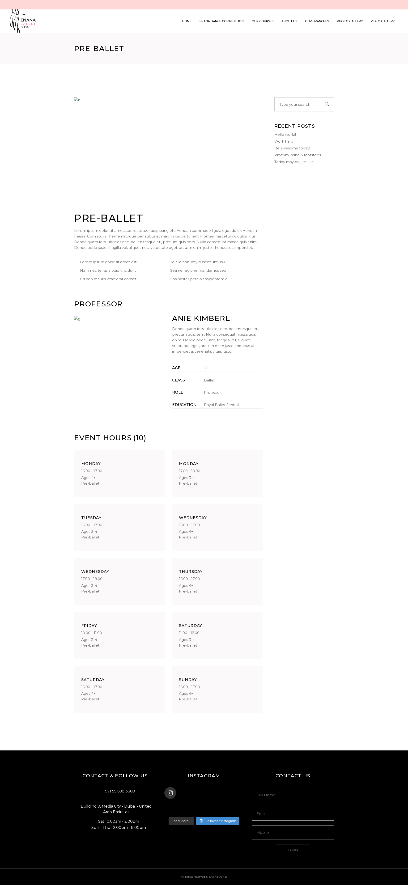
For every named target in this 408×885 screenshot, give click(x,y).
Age (176, 368)
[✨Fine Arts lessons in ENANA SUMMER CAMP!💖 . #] (204, 805)
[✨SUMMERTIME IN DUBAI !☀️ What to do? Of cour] (230, 805)
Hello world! (285, 134)
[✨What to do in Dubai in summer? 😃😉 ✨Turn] (178, 811)
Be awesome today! (292, 148)
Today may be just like (294, 162)
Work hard (283, 141)
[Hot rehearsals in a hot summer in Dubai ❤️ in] (178, 805)
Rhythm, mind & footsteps (297, 155)
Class (178, 380)
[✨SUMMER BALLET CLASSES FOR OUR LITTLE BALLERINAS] (204, 811)
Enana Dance (218, 876)
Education (184, 404)
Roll (177, 392)
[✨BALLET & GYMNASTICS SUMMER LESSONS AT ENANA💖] (230, 811)
